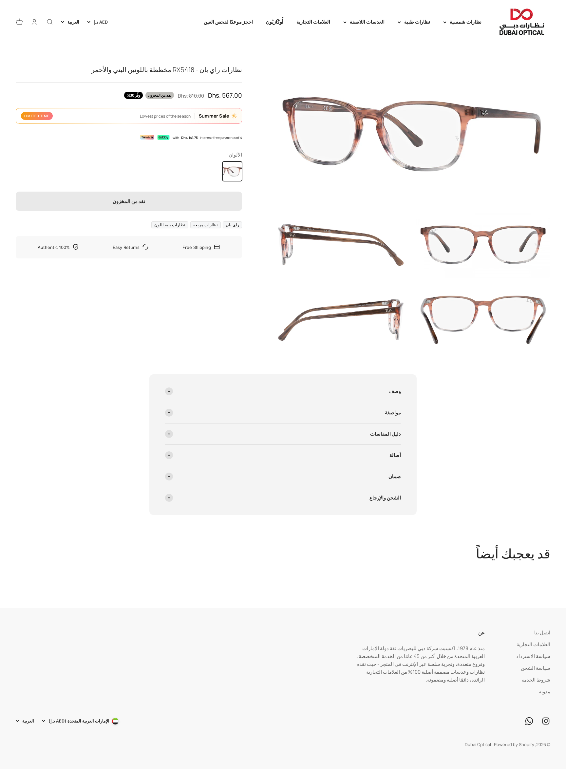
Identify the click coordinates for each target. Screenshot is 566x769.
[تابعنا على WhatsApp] (529, 721)
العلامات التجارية (313, 21)
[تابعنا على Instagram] (545, 721)
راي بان (232, 224)
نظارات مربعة (205, 224)
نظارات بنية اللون (169, 224)
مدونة (544, 691)
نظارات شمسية (465, 21)
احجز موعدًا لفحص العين (228, 21)
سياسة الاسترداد (533, 656)
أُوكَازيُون (274, 21)
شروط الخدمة (535, 679)
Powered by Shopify (514, 744)
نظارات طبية (417, 21)
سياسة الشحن (535, 668)
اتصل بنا (542, 632)
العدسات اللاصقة (367, 21)
